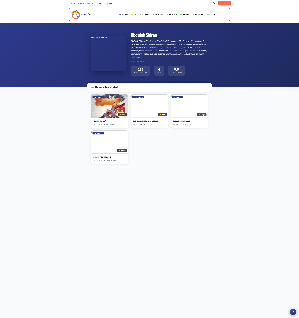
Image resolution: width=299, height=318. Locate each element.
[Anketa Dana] (293, 312)
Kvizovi (90, 3)
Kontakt (108, 3)
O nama (71, 3)
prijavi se (224, 3)
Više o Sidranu (137, 61)
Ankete (80, 3)
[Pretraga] (214, 3)
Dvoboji (99, 3)
